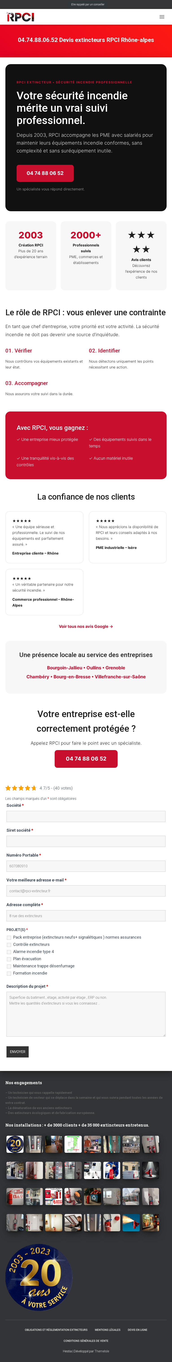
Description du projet (27, 986)
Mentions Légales (107, 1330)
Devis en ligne (137, 1330)
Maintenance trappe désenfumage (44, 966)
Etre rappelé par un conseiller (87, 4)
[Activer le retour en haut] (163, 1353)
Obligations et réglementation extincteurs (56, 1330)
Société (15, 805)
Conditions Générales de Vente (86, 1340)
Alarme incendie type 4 (33, 951)
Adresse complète (24, 905)
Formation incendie (30, 973)
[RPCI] (21, 16)
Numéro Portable (23, 855)
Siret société (19, 830)
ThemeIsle (102, 1351)
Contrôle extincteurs (31, 944)
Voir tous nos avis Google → (86, 626)
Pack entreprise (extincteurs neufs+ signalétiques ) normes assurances (77, 937)
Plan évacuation (27, 959)
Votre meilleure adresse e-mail (36, 880)
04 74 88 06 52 (45, 173)
